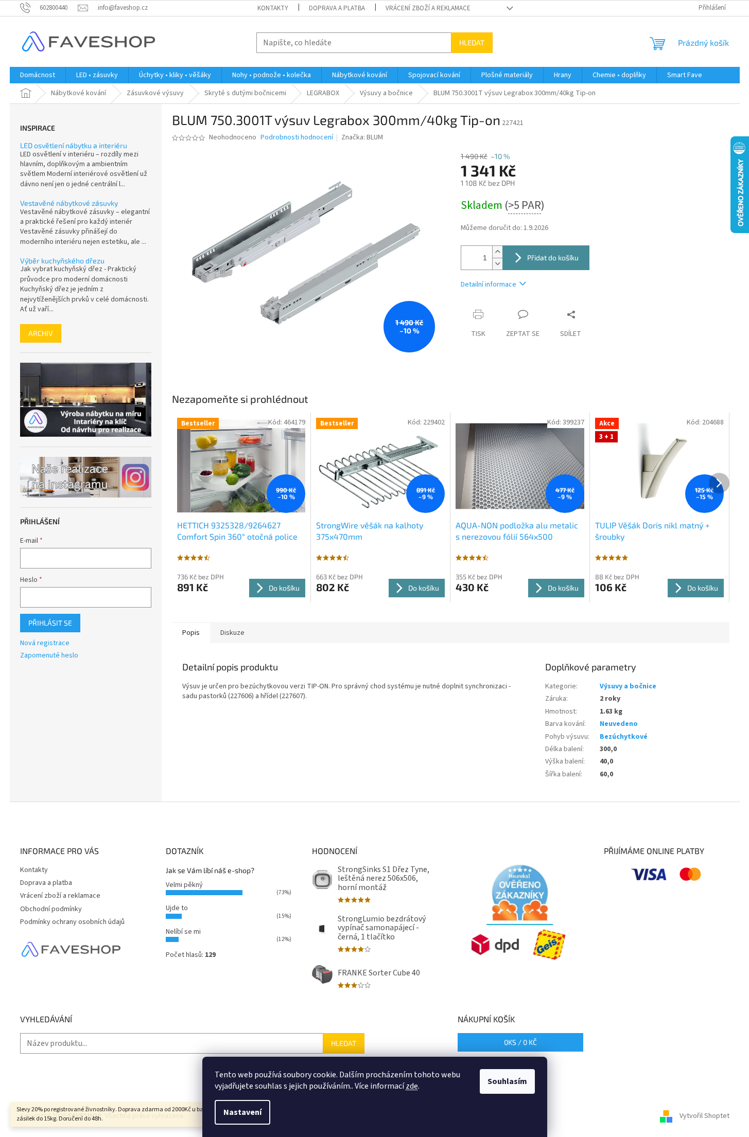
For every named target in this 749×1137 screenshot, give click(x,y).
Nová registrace (44, 643)
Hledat (471, 42)
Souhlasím (507, 1081)
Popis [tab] (191, 633)
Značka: (362, 137)
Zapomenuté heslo (49, 656)
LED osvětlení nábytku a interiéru (73, 145)
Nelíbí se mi (183, 932)
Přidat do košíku (553, 257)
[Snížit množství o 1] (497, 264)
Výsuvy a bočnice (628, 686)
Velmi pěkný (184, 885)
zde (412, 1086)
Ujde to (177, 908)
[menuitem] (37, 75)
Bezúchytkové (624, 737)
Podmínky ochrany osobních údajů (72, 922)
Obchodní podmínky (51, 909)
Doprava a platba (337, 8)
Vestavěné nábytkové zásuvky (69, 203)
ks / (520, 1042)
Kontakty (272, 8)
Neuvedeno (619, 724)
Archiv (40, 333)
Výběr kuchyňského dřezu (62, 260)
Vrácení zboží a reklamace (428, 8)
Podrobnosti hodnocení (296, 138)
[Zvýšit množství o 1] (497, 252)
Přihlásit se (50, 622)
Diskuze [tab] (232, 633)
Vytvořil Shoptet (704, 1116)
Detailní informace (488, 284)
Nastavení (242, 1112)
